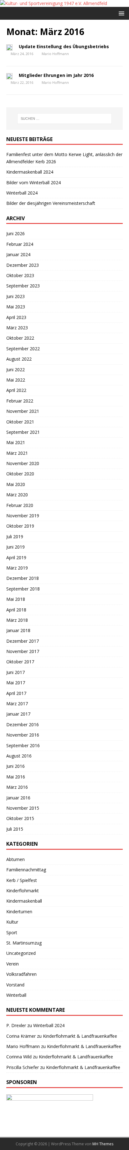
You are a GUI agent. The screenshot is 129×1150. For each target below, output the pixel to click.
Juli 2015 (14, 829)
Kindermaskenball (24, 901)
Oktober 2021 (20, 422)
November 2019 (22, 516)
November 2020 (22, 463)
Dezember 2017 (22, 641)
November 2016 (22, 735)
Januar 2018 (18, 630)
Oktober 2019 (20, 526)
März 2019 (17, 568)
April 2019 (16, 557)
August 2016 (19, 756)
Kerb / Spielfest (21, 880)
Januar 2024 (18, 254)
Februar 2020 (19, 505)
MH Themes (102, 1144)
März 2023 (17, 328)
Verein (12, 964)
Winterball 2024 (22, 193)
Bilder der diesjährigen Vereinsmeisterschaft (50, 203)
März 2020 (17, 495)
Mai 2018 (15, 599)
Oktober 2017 (20, 662)
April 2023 (16, 317)
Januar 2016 (18, 798)
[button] (120, 13)
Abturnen (15, 859)
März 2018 (17, 620)
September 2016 (23, 745)
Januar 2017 (18, 714)
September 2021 (23, 432)
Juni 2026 (15, 233)
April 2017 (16, 693)
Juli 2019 (14, 537)
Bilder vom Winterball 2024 (33, 182)
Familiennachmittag (26, 870)
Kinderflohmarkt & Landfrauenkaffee (80, 1036)
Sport (11, 932)
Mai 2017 (15, 683)
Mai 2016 (15, 777)
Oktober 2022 (20, 338)
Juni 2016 (15, 766)
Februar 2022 (19, 401)
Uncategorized (21, 953)
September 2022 (23, 349)
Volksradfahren (21, 974)
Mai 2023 (15, 307)
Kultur (12, 922)
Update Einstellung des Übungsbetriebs (64, 46)
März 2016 (17, 787)
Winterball (16, 995)
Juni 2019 (15, 547)
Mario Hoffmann (55, 53)
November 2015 (22, 808)
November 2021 (22, 411)
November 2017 (22, 651)
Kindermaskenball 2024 (29, 172)
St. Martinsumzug (24, 943)
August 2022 (19, 359)
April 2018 (16, 610)
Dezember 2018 (22, 578)
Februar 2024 (19, 244)
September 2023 (23, 286)
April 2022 (16, 390)
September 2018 (23, 589)
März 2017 (17, 704)
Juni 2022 (15, 369)
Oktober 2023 (20, 275)
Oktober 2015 (20, 818)
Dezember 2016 (22, 724)
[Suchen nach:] (64, 118)
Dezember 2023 (22, 265)
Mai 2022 (15, 380)
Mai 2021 (15, 442)
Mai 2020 (15, 484)
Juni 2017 (15, 672)
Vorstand (15, 985)
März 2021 (17, 453)
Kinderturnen (19, 911)
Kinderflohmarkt (22, 891)
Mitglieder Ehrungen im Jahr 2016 (56, 75)
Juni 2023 (15, 296)
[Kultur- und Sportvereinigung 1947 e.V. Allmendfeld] (53, 3)
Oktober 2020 (20, 474)
